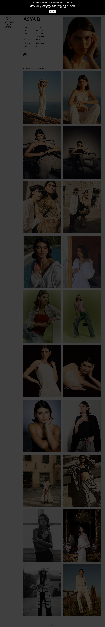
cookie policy (68, 2)
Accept (53, 11)
